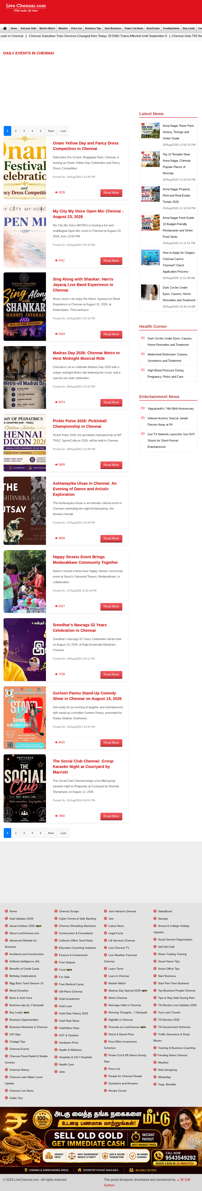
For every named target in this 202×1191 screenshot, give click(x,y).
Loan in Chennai (118, 976)
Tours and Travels (168, 1012)
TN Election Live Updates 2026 (177, 1005)
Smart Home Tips (168, 961)
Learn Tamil (115, 968)
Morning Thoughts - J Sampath (127, 1012)
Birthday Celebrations (22, 976)
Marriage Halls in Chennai (124, 1005)
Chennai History (19, 1069)
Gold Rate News (68, 1020)
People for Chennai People (125, 1076)
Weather (63, 28)
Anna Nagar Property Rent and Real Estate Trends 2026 (176, 195)
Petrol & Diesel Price (121, 1034)
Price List (76, 28)
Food (62, 969)
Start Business (113, 28)
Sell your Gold (28, 28)
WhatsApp (164, 1077)
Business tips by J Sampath (26, 1005)
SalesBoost (164, 911)
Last (63, 130)
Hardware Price (68, 1042)
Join (111, 918)
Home (13, 911)
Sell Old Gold (165, 946)
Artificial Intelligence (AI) (24, 961)
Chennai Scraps (68, 911)
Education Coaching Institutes (77, 947)
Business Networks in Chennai (28, 1027)
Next (51, 130)
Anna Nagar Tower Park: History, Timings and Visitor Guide (178, 132)
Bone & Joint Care (20, 997)
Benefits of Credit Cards (24, 968)
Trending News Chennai (172, 1055)
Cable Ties (16, 1098)
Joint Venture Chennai (122, 911)
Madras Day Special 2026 (124, 990)
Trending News (171, 28)
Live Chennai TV (118, 947)
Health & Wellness (70, 1049)
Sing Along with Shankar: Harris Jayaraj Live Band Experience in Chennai (83, 284)
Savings (162, 918)
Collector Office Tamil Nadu (75, 940)
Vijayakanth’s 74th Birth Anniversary (171, 408)
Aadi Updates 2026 (21, 918)
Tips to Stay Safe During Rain (176, 997)
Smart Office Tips (168, 968)
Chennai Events (19, 1048)
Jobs (61, 1071)
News (14, 28)
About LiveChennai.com (24, 933)
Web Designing (167, 1069)
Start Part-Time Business (173, 983)
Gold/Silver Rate (68, 1028)
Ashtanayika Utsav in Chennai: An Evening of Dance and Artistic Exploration (85, 489)
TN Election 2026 (168, 1019)
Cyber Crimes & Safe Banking (77, 918)
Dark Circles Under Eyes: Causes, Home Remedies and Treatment (179, 294)
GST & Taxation (68, 1035)
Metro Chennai (117, 997)
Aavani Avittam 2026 (22, 925)
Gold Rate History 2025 (73, 1013)
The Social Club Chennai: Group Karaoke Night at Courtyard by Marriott (83, 766)
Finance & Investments (73, 955)
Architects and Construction (26, 954)
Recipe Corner (117, 1090)
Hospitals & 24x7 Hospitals (75, 1057)
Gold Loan (65, 1006)
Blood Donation (19, 990)
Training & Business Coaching (176, 1047)
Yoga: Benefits (166, 1084)
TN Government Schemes (174, 1027)
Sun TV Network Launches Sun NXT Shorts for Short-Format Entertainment (171, 440)
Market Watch (47, 28)
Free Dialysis (66, 962)
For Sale (64, 977)
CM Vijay (15, 1034)
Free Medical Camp (71, 984)
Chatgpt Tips (17, 1041)
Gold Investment (68, 998)
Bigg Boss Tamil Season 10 (26, 983)
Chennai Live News (21, 1090)
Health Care (66, 1064)
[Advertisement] (126, 11)
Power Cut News (134, 28)
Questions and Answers (123, 1083)
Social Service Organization (174, 939)
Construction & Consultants (75, 933)
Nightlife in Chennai (120, 1019)
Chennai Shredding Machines (77, 925)
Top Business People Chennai (176, 990)
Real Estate (153, 28)
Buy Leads (189, 28)
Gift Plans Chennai (70, 991)
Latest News (116, 925)
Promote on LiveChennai (124, 1027)
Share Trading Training (172, 954)
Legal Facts (115, 933)
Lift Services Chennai (121, 940)
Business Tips (93, 28)
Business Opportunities (23, 1019)
